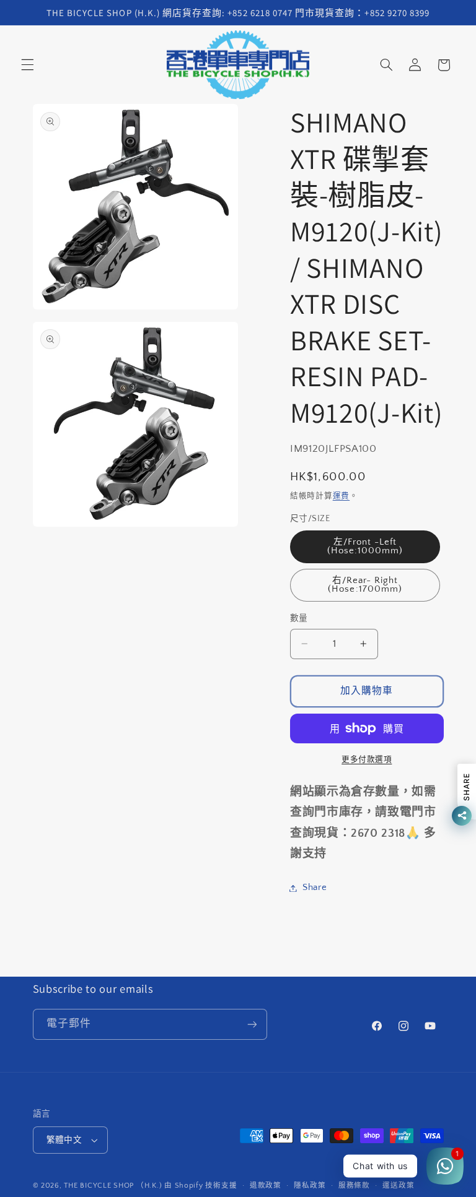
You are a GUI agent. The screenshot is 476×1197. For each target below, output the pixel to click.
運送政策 (398, 1186)
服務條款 (354, 1186)
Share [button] (314, 887)
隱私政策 (309, 1186)
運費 (341, 495)
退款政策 (265, 1186)
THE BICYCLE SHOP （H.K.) (114, 1186)
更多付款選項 (367, 759)
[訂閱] (251, 1024)
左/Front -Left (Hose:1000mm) (365, 546)
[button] (27, 65)
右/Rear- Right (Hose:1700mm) (365, 585)
